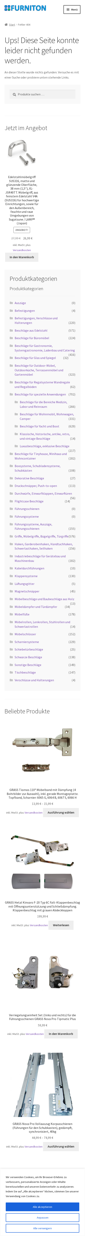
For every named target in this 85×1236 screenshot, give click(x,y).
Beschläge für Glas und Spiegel (35, 358)
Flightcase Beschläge (29, 501)
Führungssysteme (27, 516)
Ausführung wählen (61, 812)
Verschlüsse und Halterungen (34, 680)
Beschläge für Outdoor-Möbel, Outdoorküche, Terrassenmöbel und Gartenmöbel (39, 370)
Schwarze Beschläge (28, 657)
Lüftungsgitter (24, 584)
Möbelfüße (22, 614)
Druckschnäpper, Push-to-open (36, 486)
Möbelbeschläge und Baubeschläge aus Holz (44, 599)
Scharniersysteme (27, 642)
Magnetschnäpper (27, 591)
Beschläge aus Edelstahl (31, 330)
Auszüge (20, 303)
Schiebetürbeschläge (29, 649)
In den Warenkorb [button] (22, 257)
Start (12, 24)
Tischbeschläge (25, 672)
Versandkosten (22, 250)
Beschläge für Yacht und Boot (39, 426)
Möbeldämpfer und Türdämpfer (36, 607)
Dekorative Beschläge (29, 478)
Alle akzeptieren (42, 1207)
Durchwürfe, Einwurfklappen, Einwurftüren (43, 493)
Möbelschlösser (25, 634)
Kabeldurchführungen (29, 568)
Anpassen (42, 1217)
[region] (42, 1202)
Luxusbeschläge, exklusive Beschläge (44, 446)
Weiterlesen (61, 925)
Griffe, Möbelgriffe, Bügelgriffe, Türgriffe (41, 536)
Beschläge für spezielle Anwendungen (40, 394)
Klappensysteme (26, 576)
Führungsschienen (27, 509)
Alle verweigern (42, 1228)
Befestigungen (25, 311)
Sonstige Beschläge (28, 665)
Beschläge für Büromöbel (32, 338)
